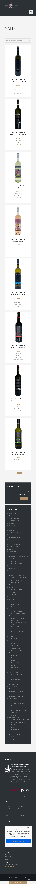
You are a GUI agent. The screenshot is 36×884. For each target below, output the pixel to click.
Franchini (14, 655)
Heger (13, 682)
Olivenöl (14, 712)
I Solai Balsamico (15, 546)
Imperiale (12, 549)
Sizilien (11, 599)
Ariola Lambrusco (17, 537)
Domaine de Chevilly (18, 691)
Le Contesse (15, 662)
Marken (11, 566)
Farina (13, 653)
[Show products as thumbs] (5, 36)
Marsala (14, 606)
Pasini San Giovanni (17, 563)
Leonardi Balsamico (20, 703)
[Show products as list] (8, 36)
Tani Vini (14, 594)
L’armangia (15, 582)
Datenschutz (7, 813)
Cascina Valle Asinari (18, 577)
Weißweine (15, 739)
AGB (6, 810)
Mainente (14, 665)
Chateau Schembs (17, 674)
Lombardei (12, 551)
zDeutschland (14, 672)
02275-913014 (8, 861)
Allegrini (14, 643)
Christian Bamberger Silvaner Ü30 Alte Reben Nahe (18, 134)
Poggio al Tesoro (17, 631)
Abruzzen (12, 513)
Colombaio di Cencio (18, 616)
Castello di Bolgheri (18, 611)
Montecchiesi (15, 629)
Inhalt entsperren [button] (18, 841)
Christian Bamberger (18, 677)
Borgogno (15, 573)
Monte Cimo (15, 667)
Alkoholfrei (13, 523)
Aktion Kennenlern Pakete (20, 719)
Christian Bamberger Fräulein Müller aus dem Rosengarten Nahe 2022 (18, 188)
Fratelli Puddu (16, 589)
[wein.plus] (20, 786)
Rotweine (14, 732)
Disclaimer (20, 813)
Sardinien (12, 587)
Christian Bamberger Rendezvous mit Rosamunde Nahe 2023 (18, 241)
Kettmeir (14, 638)
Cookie (6, 815)
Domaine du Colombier (19, 694)
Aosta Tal (12, 525)
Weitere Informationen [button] (18, 845)
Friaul (11, 539)
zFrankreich (13, 686)
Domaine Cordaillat (18, 689)
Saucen (13, 715)
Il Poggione (15, 626)
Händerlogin (28, 879)
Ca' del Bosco (16, 554)
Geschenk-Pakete (15, 544)
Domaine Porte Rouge (18, 696)
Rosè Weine (15, 729)
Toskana (12, 609)
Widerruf (20, 808)
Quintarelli (15, 670)
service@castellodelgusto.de (12, 864)
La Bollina (14, 585)
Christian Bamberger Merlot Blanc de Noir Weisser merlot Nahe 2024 (18, 402)
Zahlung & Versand (9, 808)
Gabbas (13, 592)
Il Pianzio (14, 658)
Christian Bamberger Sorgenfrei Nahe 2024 (18, 453)
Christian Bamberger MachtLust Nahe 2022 (18, 346)
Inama (13, 660)
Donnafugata (16, 604)
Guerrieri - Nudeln (20, 710)
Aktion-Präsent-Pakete (19, 722)
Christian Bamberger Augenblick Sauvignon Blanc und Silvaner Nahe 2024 (18, 295)
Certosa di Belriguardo (19, 613)
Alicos (13, 601)
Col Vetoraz (15, 648)
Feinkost (14, 701)
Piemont (12, 570)
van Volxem (15, 684)
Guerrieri (14, 568)
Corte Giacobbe (16, 650)
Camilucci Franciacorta (19, 556)
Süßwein (14, 736)
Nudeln (13, 708)
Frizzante (14, 724)
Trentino (12, 636)
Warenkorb (7, 806)
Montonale (15, 561)
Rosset (13, 528)
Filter (24, 498)
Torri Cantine (16, 520)
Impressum (20, 810)
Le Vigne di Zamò (16, 542)
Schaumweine (15, 734)
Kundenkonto (21, 806)
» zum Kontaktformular (10, 866)
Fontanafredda (16, 580)
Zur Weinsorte (14, 717)
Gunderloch (15, 679)
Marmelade (15, 705)
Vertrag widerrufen (18, 882)
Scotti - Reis (13, 597)
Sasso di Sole (15, 634)
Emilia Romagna (14, 535)
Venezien (12, 641)
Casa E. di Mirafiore (17, 575)
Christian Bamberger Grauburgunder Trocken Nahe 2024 (18, 81)
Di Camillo (14, 516)
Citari (13, 558)
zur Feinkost (13, 698)
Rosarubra (15, 518)
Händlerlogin (21, 815)
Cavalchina (15, 645)
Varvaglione (15, 532)
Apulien (11, 530)
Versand (19, 91)
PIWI (12, 727)
